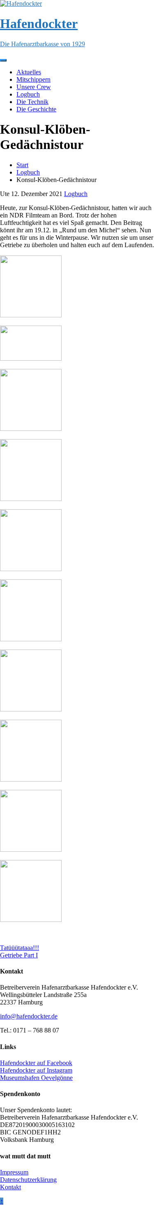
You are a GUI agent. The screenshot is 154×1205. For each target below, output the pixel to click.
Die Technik (32, 101)
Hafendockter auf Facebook (36, 1062)
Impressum (14, 1172)
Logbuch (28, 94)
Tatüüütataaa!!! (19, 947)
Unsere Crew (33, 86)
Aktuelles (28, 72)
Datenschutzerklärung (28, 1179)
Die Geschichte (36, 109)
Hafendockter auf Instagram (36, 1070)
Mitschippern (33, 79)
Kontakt (10, 1187)
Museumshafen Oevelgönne (36, 1077)
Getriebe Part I (19, 955)
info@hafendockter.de (28, 1016)
